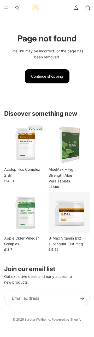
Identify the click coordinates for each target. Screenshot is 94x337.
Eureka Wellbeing (37, 319)
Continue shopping (47, 76)
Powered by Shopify (66, 319)
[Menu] (6, 8)
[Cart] (87, 8)
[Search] (17, 8)
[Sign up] (82, 298)
